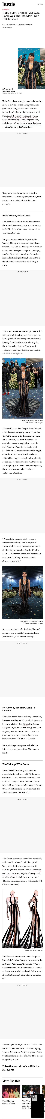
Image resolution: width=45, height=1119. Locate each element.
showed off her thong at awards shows (23, 123)
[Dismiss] (41, 1096)
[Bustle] (8, 4)
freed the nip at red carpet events (22, 115)
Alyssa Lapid (8, 89)
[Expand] (33, 1096)
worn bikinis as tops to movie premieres (20, 119)
